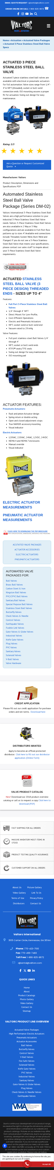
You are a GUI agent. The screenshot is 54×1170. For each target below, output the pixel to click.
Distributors (18, 903)
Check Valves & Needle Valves (26, 1092)
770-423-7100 (31, 948)
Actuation (16, 40)
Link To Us (36, 892)
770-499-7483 (29, 952)
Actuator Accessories (27, 1041)
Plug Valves (11, 643)
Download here (38, 711)
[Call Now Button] (27, 1164)
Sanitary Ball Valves (15, 600)
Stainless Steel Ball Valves (19, 608)
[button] (18, 13)
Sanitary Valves (13, 651)
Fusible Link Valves (15, 627)
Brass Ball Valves (14, 584)
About (27, 991)
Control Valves (13, 619)
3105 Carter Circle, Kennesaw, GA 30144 (29, 940)
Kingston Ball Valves (16, 592)
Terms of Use (17, 898)
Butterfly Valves (13, 612)
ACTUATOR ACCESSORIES (27, 549)
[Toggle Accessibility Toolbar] (4, 1145)
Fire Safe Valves (26, 1060)
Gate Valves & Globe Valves (19, 631)
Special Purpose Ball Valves (19, 604)
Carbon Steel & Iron (15, 588)
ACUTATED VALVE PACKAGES (27, 544)
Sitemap (27, 1010)
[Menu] (48, 25)
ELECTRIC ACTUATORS (27, 554)
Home (6, 40)
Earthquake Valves (15, 623)
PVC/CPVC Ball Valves (17, 596)
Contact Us (35, 903)
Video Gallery (19, 892)
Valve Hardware (13, 663)
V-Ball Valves (12, 659)
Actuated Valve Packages (36, 40)
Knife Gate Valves (14, 639)
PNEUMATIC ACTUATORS (27, 559)
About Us (17, 887)
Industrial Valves (14, 635)
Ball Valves (11, 580)
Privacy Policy (36, 898)
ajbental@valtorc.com (38, 2)
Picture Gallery (34, 887)
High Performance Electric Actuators (26, 1033)
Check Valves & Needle (17, 615)
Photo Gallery (27, 999)
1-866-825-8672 (36, 9)
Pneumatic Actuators (27, 1037)
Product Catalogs (26, 995)
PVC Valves (11, 647)
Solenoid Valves (13, 655)
